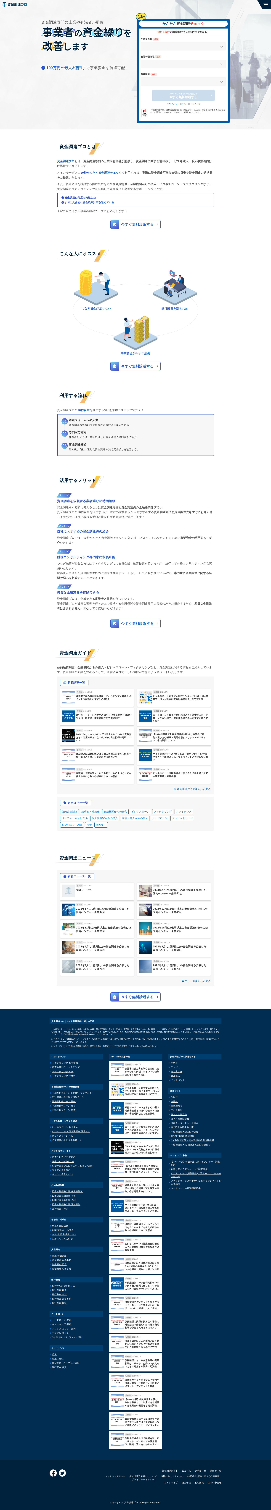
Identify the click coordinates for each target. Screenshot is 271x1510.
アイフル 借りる (60, 1333)
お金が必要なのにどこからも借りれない (72, 1165)
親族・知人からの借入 (135, 818)
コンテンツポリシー (115, 1476)
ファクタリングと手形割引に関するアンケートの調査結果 (196, 1182)
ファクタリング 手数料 (64, 1076)
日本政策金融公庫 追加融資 (66, 1204)
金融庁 (174, 1097)
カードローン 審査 (61, 1320)
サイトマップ (171, 1482)
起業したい (58, 1358)
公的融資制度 (69, 811)
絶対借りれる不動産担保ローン (68, 1097)
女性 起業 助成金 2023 (64, 1234)
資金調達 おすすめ (61, 1268)
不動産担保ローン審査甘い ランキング (72, 1093)
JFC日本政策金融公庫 (182, 1127)
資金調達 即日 (59, 1264)
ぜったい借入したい (62, 1174)
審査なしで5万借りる (63, 1161)
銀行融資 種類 (59, 1303)
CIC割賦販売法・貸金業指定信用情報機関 (192, 1140)
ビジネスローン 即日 (62, 1136)
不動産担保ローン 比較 (64, 1101)
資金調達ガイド (170, 1471)
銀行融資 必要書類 (61, 1299)
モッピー (175, 1067)
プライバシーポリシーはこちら (182, 104)
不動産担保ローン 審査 (64, 1110)
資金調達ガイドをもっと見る (194, 789)
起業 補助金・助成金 (62, 1230)
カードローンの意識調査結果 (186, 1188)
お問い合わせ (214, 1482)
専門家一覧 (200, 1471)
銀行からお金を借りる (63, 1286)
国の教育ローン (60, 1208)
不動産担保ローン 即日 (64, 1105)
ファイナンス (184, 811)
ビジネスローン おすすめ (65, 1127)
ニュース (186, 1471)
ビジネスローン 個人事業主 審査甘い (71, 1131)
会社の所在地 (150, 56)
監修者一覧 (215, 1471)
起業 (54, 1354)
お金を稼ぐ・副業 (72, 825)
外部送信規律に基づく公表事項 (203, 1476)
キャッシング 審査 (61, 1324)
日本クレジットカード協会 (184, 1123)
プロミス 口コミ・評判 (64, 1328)
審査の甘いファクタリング (66, 1067)
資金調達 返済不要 (61, 1260)
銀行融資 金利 (59, 1294)
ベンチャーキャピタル (75, 818)
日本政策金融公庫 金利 (64, 1200)
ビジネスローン (140, 811)
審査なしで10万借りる (63, 1157)
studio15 (175, 1076)
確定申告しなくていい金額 (66, 1363)
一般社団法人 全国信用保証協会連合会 (191, 1144)
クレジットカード (182, 818)
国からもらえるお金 (62, 1238)
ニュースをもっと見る (198, 981)
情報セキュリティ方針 (172, 1476)
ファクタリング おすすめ (65, 1063)
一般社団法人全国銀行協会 (184, 1131)
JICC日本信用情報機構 (182, 1136)
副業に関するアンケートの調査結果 (189, 1169)
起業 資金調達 (59, 1255)
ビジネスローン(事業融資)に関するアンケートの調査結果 (196, 1175)
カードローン (160, 818)
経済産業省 (176, 1105)
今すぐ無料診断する (183, 96)
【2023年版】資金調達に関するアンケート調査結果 (195, 1163)
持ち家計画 (176, 1071)
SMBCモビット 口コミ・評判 (67, 1337)
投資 (89, 825)
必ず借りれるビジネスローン (67, 1140)
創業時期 (148, 74)
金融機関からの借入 (115, 811)
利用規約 (199, 1482)
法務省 (174, 1101)
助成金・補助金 (90, 811)
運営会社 (186, 1482)
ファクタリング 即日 (62, 1071)
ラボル (174, 1063)
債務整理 (101, 825)
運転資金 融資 (59, 1367)
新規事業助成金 (60, 1225)
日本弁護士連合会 (180, 1118)
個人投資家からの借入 (105, 818)
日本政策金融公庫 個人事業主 (67, 1191)
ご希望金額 (149, 39)
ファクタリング (163, 811)
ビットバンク (178, 1080)
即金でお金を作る (61, 1170)
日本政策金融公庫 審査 (64, 1196)
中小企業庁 (176, 1110)
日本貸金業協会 (179, 1114)
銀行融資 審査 (59, 1290)
